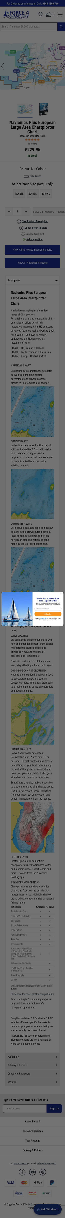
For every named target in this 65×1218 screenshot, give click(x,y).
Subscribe (47, 614)
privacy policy (43, 618)
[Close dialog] (61, 594)
